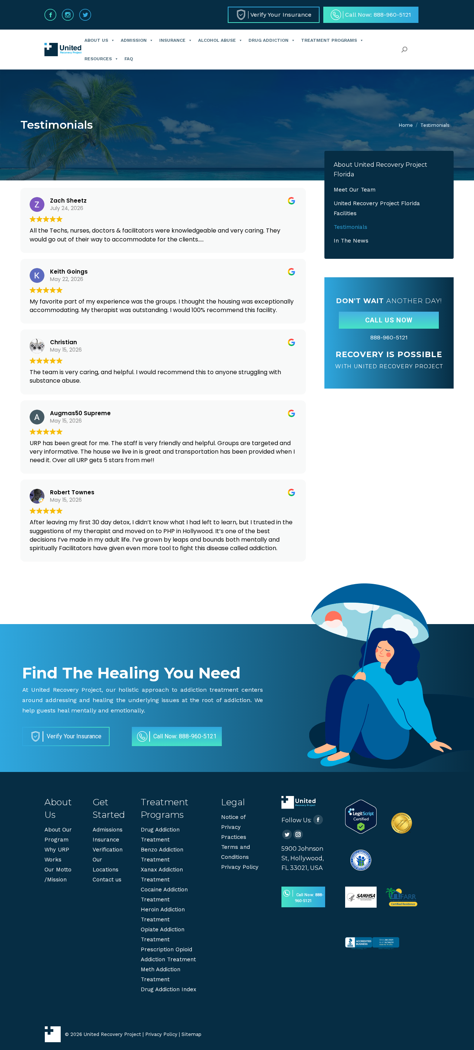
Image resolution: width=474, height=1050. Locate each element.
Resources (98, 58)
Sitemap (191, 1034)
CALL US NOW (389, 320)
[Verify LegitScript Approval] (361, 832)
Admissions (108, 829)
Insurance (172, 40)
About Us (96, 40)
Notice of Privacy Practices (233, 827)
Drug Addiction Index (168, 989)
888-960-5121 (389, 337)
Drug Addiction (268, 40)
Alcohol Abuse (217, 40)
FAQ (128, 58)
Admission (134, 40)
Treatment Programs (329, 40)
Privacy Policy (239, 867)
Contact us (107, 879)
